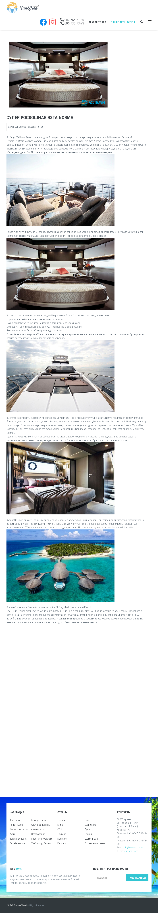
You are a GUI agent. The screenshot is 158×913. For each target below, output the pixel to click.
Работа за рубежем (41, 838)
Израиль (61, 843)
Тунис (88, 829)
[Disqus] (76, 667)
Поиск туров (16, 824)
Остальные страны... (96, 843)
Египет (60, 824)
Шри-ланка (90, 824)
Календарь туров (19, 829)
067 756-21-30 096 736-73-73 (74, 21)
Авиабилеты (37, 829)
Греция (88, 834)
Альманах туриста (40, 824)
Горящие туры (38, 820)
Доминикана (91, 838)
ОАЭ (59, 829)
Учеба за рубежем (41, 843)
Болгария (62, 838)
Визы (12, 834)
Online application (123, 22)
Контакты (15, 820)
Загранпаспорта (18, 838)
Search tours (97, 22)
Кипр (87, 820)
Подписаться (137, 877)
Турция (61, 820)
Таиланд (61, 834)
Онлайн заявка (17, 843)
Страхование (38, 834)
